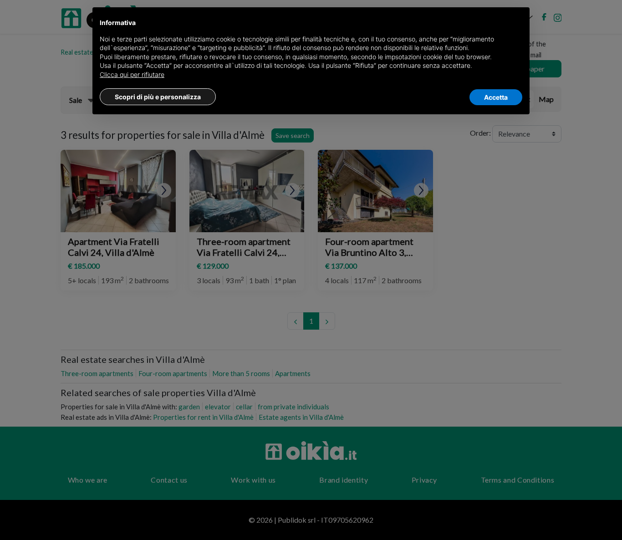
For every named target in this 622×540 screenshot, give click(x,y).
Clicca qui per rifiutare (132, 74)
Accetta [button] (496, 97)
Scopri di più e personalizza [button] (158, 97)
